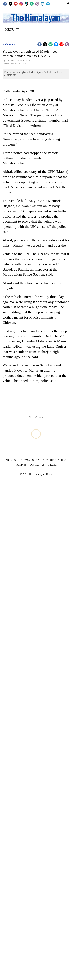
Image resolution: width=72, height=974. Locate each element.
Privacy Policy (30, 460)
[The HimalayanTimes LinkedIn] (42, 3)
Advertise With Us (54, 460)
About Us (11, 460)
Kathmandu (9, 44)
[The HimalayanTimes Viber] (37, 3)
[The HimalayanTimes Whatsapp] (32, 3)
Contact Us (37, 465)
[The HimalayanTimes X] (10, 3)
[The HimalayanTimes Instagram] (21, 3)
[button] (12, 29)
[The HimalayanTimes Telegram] (48, 3)
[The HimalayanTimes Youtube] (16, 3)
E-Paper (52, 465)
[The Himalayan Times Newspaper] (36, 18)
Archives (20, 465)
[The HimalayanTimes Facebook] (5, 3)
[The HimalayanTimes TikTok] (26, 3)
